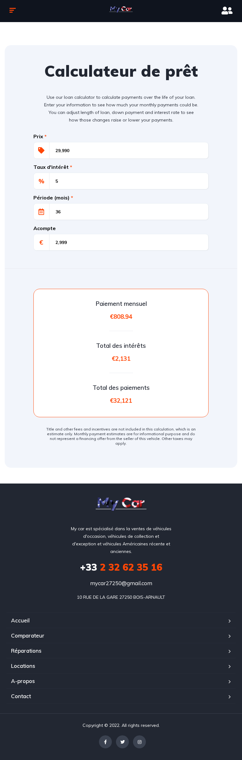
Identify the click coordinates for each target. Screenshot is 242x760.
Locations (23, 665)
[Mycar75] (121, 11)
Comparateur (27, 635)
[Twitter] (122, 741)
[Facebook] (105, 741)
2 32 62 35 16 (121, 567)
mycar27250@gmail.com (121, 583)
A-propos (23, 681)
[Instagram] (139, 741)
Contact (21, 696)
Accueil (20, 620)
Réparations (26, 650)
